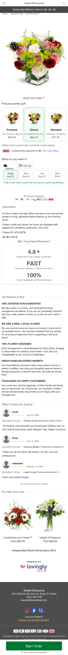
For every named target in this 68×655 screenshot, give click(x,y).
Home (4, 13)
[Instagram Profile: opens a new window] (27, 610)
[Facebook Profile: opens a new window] (34, 610)
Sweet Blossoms (34, 3)
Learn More (53, 150)
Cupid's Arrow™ (31, 472)
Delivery (10, 168)
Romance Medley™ (32, 446)
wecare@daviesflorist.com (34, 600)
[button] (61, 648)
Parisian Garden (31, 420)
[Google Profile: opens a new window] (41, 610)
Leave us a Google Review (34, 620)
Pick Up (27, 165)
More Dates (57, 175)
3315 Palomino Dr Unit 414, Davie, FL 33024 (34, 593)
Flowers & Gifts (17, 13)
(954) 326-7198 (34, 596)
